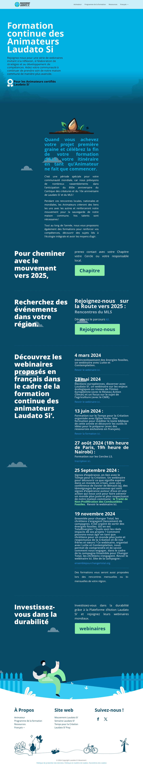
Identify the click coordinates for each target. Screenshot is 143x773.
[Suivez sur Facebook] (98, 719)
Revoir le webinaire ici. (87, 369)
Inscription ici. (83, 461)
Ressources (113, 4)
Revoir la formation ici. (88, 433)
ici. (108, 319)
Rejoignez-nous (97, 329)
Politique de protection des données (50, 763)
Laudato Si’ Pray (62, 728)
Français (123, 4)
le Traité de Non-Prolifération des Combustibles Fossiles (101, 501)
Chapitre (90, 270)
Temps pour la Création (66, 724)
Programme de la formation (95, 4)
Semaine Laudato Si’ (65, 721)
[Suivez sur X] (105, 719)
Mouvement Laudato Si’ (66, 718)
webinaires (92, 628)
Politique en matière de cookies (76, 763)
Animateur (78, 4)
